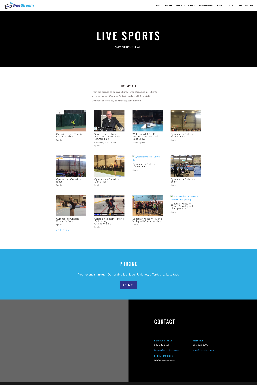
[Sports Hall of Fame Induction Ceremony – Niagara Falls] (109, 120)
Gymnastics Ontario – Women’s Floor (68, 220)
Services (180, 5)
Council (108, 142)
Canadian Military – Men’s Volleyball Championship (147, 220)
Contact (230, 5)
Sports (59, 140)
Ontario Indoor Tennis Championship (69, 135)
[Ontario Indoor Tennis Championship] (71, 120)
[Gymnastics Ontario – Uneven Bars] (148, 158)
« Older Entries (62, 230)
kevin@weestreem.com (204, 350)
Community (99, 142)
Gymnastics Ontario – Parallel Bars (183, 135)
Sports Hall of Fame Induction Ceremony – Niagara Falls (107, 136)
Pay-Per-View (206, 5)
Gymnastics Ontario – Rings (68, 180)
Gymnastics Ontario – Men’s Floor (106, 180)
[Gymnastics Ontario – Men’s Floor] (109, 166)
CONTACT (128, 284)
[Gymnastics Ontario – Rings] (71, 166)
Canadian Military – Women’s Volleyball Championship (182, 206)
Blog (219, 5)
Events (116, 142)
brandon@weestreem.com (166, 350)
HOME (159, 5)
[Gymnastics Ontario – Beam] (186, 166)
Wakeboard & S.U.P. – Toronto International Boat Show (145, 136)
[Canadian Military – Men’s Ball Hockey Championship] (109, 205)
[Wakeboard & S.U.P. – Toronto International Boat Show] (148, 120)
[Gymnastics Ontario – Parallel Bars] (186, 120)
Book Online (246, 5)
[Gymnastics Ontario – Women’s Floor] (71, 205)
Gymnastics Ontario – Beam (183, 180)
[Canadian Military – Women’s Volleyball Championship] (186, 198)
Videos (192, 5)
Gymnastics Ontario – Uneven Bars (145, 165)
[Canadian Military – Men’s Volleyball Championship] (148, 205)
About (168, 5)
